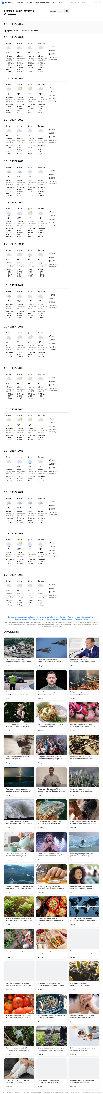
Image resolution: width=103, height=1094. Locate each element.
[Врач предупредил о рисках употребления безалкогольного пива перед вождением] (51, 879)
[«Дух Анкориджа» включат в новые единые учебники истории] (51, 976)
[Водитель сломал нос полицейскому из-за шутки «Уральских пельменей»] (19, 685)
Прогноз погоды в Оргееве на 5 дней (51, 617)
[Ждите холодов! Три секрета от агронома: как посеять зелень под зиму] (19, 911)
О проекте (26, 1092)
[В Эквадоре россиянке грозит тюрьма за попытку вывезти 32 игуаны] (51, 814)
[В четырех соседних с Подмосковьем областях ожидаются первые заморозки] (84, 976)
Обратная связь (74, 1092)
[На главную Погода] (9, 2)
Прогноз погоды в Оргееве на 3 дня (21, 617)
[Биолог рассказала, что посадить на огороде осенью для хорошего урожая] (51, 1041)
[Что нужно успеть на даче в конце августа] (19, 944)
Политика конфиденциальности (40, 1092)
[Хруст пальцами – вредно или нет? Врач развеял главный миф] (84, 1009)
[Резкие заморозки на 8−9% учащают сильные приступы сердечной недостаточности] (19, 1041)
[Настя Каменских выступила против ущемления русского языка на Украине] (84, 879)
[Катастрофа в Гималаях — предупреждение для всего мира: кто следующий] (19, 653)
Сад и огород (67, 619)
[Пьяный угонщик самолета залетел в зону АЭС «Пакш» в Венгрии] (51, 653)
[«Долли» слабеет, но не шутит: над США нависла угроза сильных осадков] (19, 814)
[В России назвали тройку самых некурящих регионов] (84, 1041)
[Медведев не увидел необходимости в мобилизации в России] (84, 653)
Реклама (17, 1092)
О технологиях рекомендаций (59, 1092)
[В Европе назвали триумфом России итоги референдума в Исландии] (51, 750)
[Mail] (3, 2)
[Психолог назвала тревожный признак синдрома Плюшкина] (84, 750)
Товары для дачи (81, 619)
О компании (9, 1092)
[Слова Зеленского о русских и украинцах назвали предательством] (51, 685)
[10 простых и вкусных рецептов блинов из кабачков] (51, 717)
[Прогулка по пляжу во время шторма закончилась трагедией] (19, 782)
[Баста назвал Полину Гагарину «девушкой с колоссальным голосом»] (51, 847)
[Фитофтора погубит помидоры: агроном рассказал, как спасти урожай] (19, 1009)
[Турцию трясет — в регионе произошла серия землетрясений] (84, 911)
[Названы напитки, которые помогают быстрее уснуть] (19, 847)
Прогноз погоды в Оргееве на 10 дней (29, 619)
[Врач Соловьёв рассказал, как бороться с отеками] (19, 1073)
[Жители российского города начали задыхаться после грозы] (19, 976)
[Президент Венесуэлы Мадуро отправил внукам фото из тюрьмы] (51, 782)
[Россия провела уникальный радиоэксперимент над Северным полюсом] (84, 847)
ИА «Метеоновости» (95, 1092)
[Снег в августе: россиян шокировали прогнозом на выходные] (84, 782)
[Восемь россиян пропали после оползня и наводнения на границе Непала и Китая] (84, 944)
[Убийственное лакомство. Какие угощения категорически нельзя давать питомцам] (84, 814)
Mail (3, 1092)
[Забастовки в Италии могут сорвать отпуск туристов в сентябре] (51, 1073)
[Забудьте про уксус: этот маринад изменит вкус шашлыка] (84, 685)
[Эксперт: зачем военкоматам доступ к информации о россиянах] (19, 750)
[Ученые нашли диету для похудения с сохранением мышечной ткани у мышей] (51, 944)
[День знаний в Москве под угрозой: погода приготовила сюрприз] (19, 717)
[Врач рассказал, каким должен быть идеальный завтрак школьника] (84, 1073)
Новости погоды (53, 619)
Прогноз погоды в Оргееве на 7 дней (81, 617)
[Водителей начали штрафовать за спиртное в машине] (51, 1009)
